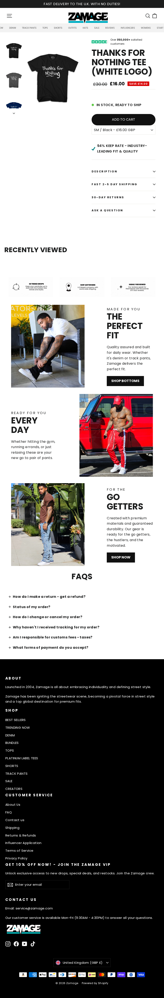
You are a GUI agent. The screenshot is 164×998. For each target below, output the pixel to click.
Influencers (128, 28)
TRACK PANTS (16, 773)
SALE (9, 781)
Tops (45, 28)
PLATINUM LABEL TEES (21, 758)
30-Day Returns (108, 197)
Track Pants (29, 28)
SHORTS (11, 766)
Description (104, 171)
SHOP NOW (120, 557)
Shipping (12, 827)
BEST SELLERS (15, 720)
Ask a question (107, 210)
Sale (96, 28)
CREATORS (13, 788)
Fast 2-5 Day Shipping (115, 184)
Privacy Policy (16, 858)
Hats (85, 28)
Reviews (110, 28)
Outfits (72, 28)
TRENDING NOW (17, 727)
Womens (146, 28)
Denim (12, 28)
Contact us (14, 820)
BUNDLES (12, 742)
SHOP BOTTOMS (125, 380)
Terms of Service (19, 850)
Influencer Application (23, 843)
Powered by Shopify (95, 983)
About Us (12, 804)
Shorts (58, 28)
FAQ (8, 812)
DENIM (10, 735)
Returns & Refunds (20, 835)
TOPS (9, 750)
